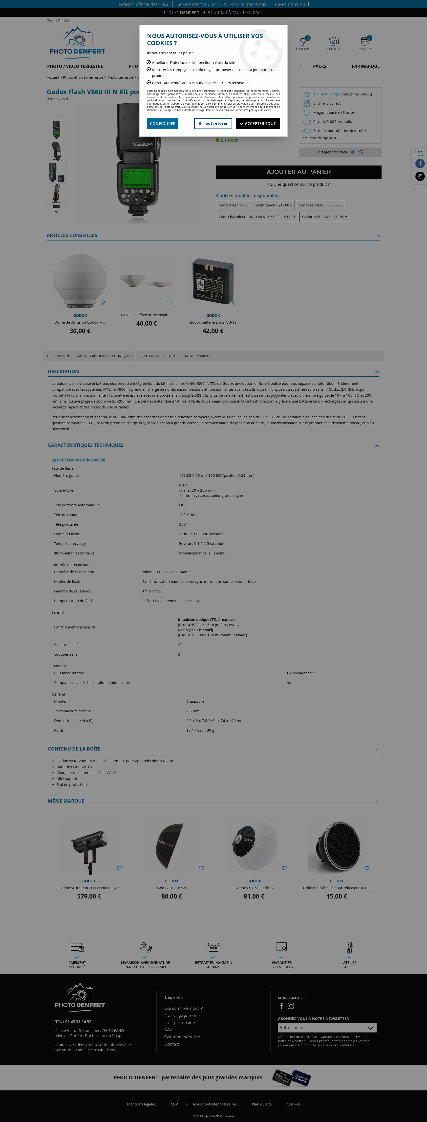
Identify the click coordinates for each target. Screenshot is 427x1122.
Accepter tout (260, 123)
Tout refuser (215, 124)
